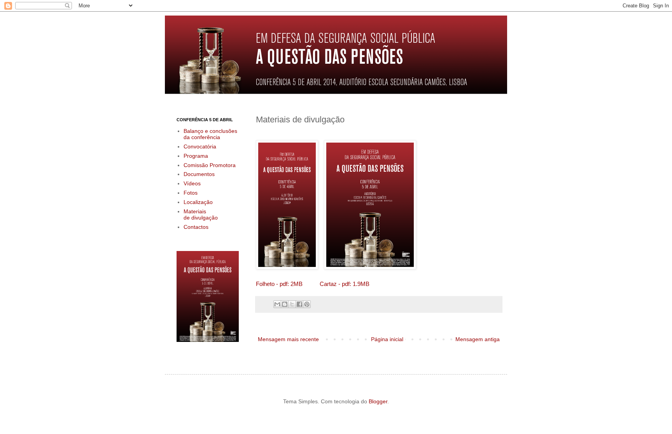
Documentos (199, 174)
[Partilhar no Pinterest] (307, 304)
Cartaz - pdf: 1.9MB (344, 284)
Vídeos (192, 183)
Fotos (191, 193)
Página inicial (387, 339)
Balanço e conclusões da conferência (210, 134)
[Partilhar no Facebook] (299, 304)
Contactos (196, 227)
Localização (198, 202)
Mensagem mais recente (288, 339)
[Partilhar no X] (292, 304)
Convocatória (200, 146)
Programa (196, 156)
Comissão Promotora (210, 165)
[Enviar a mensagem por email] (277, 304)
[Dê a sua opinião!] (285, 304)
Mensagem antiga (477, 339)
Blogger (378, 401)
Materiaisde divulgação (201, 214)
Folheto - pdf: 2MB (279, 284)
